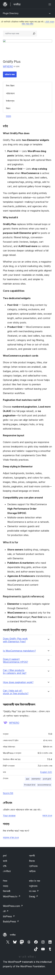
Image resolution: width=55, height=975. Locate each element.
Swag (33, 896)
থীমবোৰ (32, 860)
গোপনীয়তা (7, 871)
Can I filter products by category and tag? (14, 671)
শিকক (5, 880)
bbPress (9, 916)
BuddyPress (11, 921)
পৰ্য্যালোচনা (10, 93)
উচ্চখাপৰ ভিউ (8, 793)
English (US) (46, 772)
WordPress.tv (11, 896)
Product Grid (29, 785)
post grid (47, 779)
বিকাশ (8, 108)
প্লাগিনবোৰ (33, 866)
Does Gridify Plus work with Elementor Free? (15, 640)
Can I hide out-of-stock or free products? (15, 692)
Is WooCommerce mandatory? (19, 650)
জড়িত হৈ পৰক (34, 880)
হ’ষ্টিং (5, 866)
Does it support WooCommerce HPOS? (15, 660)
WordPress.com (13, 905)
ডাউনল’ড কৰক (10, 74)
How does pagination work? (18, 682)
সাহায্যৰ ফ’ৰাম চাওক (11, 837)
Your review (9, 815)
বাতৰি (5, 860)
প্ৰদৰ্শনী (32, 855)
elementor (36, 779)
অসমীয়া (13, 934)
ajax (27, 779)
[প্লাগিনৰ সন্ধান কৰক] (34, 34)
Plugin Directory (10, 13)
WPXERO (8, 66)
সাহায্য (8, 116)
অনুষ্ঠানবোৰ (33, 886)
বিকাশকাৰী (6, 891)
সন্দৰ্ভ (4, 855)
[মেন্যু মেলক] (50, 4)
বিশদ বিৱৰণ (10, 85)
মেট (6, 911)
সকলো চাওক (47, 815)
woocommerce (44, 785)
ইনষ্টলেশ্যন (10, 100)
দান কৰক (34, 891)
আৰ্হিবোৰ (32, 871)
